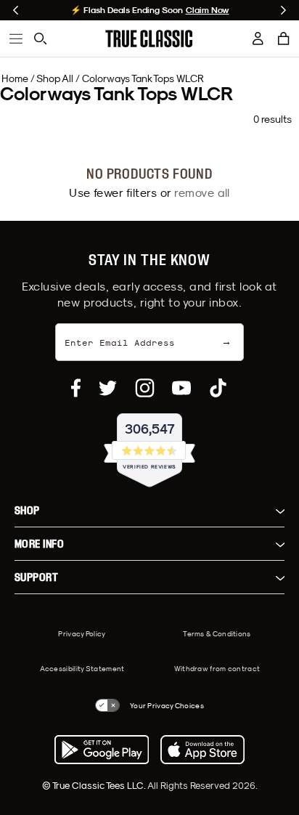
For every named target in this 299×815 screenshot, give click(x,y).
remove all (202, 192)
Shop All (54, 78)
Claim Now (207, 10)
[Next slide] (283, 10)
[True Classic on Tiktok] (218, 387)
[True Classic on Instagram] (145, 387)
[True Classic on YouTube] (181, 387)
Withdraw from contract (217, 668)
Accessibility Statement (82, 668)
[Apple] (202, 749)
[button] (283, 38)
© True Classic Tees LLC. (94, 785)
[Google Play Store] (101, 749)
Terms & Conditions (216, 633)
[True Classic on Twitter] (108, 387)
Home (14, 78)
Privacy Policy (81, 633)
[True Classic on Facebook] (76, 387)
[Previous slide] (15, 10)
